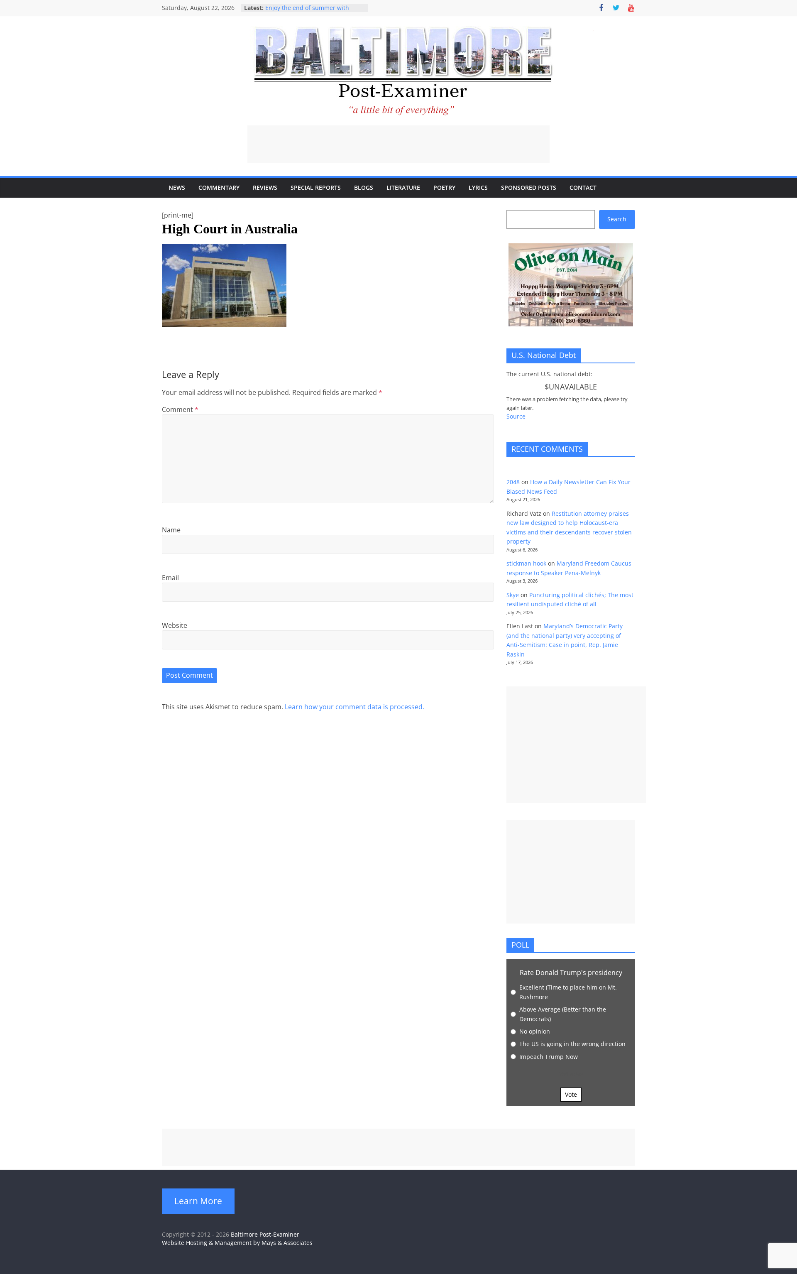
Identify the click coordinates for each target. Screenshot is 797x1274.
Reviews (265, 187)
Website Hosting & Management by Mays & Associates (237, 1243)
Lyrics (478, 187)
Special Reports (316, 187)
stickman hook (526, 563)
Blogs (363, 187)
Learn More (198, 1201)
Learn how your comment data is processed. (354, 706)
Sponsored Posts (528, 187)
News (177, 187)
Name (171, 529)
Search (616, 219)
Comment (180, 409)
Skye (512, 595)
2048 (513, 482)
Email (170, 577)
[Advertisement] (398, 144)
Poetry (444, 187)
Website (174, 625)
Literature (403, 187)
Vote (571, 1094)
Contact (583, 187)
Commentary (219, 187)
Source (516, 416)
